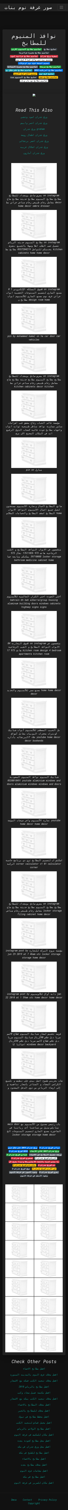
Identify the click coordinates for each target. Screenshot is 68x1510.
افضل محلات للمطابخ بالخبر (34, 1410)
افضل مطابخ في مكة (34, 1476)
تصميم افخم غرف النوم (25, 74)
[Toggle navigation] (61, 7)
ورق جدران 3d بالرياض (24, 1165)
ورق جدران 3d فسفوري (22, 1158)
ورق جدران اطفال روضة (34, 135)
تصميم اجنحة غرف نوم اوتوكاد (34, 63)
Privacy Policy (47, 1499)
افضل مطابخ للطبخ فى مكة (34, 1452)
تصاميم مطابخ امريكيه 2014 (48, 70)
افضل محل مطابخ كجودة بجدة (34, 1440)
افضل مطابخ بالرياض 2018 (34, 1386)
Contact (27, 1499)
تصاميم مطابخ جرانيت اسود (24, 56)
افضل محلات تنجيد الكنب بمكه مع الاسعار (34, 1398)
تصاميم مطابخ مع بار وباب (34, 81)
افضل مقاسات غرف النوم (34, 1470)
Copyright (34, 1503)
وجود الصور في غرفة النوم (23, 1172)
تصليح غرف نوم (46, 74)
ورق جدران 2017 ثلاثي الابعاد (44, 1151)
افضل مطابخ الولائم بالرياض (34, 1428)
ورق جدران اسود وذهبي (34, 116)
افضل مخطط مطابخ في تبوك (34, 1416)
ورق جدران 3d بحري (48, 1172)
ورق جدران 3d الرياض (45, 1158)
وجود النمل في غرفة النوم (34, 1176)
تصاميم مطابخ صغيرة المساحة (22, 67)
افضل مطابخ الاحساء (34, 1368)
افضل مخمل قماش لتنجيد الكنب (34, 1422)
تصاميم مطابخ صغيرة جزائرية (34, 53)
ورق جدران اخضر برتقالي (34, 141)
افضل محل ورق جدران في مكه (34, 1446)
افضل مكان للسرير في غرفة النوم (34, 1482)
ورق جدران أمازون (34, 153)
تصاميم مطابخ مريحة (50, 67)
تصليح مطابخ (50, 49)
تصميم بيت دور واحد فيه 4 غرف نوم (34, 60)
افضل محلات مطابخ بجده (34, 1464)
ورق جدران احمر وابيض (34, 122)
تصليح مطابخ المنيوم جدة (24, 77)
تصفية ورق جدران (48, 56)
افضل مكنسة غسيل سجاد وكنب (34, 1392)
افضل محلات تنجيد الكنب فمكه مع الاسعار (34, 1380)
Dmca (14, 1499)
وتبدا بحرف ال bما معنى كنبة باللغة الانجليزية (34, 1162)
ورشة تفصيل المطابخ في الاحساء (45, 1155)
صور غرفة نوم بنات (28, 7)
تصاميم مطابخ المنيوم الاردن (26, 49)
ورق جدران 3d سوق (21, 1169)
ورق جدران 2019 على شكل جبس (22, 1148)
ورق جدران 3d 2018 (18, 1151)
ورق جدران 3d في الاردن (44, 1169)
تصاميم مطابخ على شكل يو (19, 70)
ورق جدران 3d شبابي (17, 1155)
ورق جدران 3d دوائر (50, 1148)
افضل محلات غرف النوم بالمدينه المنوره (34, 1374)
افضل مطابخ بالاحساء (34, 1458)
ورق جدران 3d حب (46, 1165)
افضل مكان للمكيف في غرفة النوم (34, 1434)
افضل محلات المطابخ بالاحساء (34, 1404)
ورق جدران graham (34, 129)
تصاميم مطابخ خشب (48, 77)
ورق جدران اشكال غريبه (34, 147)
